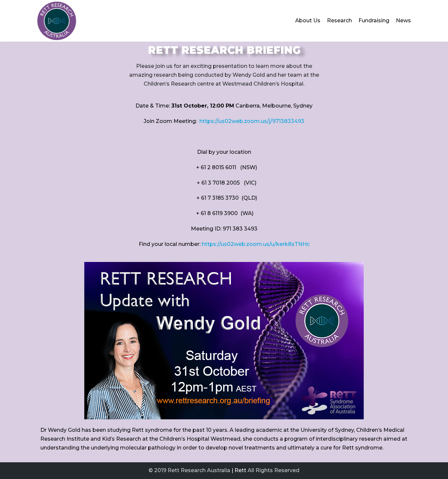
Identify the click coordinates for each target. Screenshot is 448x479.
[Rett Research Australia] (56, 21)
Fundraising (373, 20)
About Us (307, 20)
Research (339, 20)
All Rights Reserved (273, 470)
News (403, 20)
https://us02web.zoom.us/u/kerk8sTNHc (256, 244)
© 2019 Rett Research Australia (189, 470)
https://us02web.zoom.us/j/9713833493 (251, 121)
